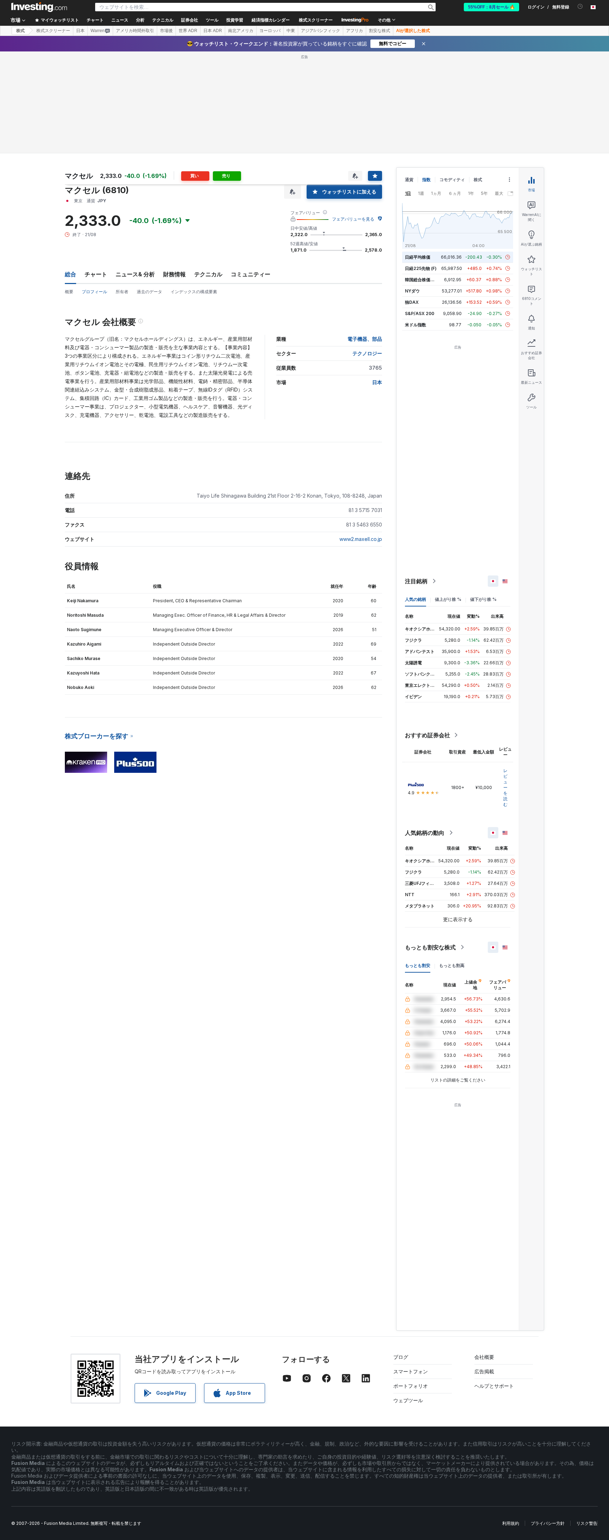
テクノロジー (367, 353)
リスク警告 (586, 1523)
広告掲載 (484, 1371)
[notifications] (580, 6)
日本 (80, 30)
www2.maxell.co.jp (360, 539)
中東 (291, 30)
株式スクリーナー (316, 20)
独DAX (412, 302)
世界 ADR (188, 30)
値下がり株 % (483, 599)
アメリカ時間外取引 (135, 30)
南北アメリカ (240, 30)
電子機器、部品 (364, 339)
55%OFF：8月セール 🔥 (491, 7)
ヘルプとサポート (494, 1386)
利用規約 (510, 1523)
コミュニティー (250, 274)
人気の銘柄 (415, 599)
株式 (20, 30)
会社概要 (484, 1357)
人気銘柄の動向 (424, 832)
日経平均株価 (417, 257)
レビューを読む (505, 787)
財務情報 (174, 274)
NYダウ (412, 291)
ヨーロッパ (270, 30)
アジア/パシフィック (320, 30)
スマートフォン (410, 1371)
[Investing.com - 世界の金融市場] (39, 7)
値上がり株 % (448, 599)
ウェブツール (408, 1400)
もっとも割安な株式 (430, 947)
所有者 (122, 291)
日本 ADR (212, 30)
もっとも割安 (417, 965)
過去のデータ (149, 291)
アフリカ (354, 30)
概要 (69, 291)
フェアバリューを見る (353, 219)
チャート (96, 274)
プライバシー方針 (548, 1523)
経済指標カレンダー (271, 20)
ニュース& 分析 (135, 274)
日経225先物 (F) (421, 268)
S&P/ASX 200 (419, 313)
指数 (426, 179)
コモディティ (452, 179)
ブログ (400, 1357)
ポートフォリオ (410, 1386)
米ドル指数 (415, 324)
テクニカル (208, 274)
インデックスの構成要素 (194, 291)
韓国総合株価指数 (422, 279)
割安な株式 (379, 30)
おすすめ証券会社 (427, 735)
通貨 (409, 179)
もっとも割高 (452, 965)
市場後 (166, 30)
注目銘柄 (416, 581)
